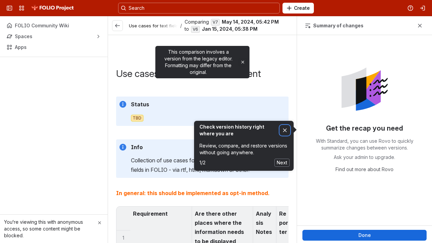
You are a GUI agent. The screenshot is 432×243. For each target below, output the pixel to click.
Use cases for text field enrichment (166, 25)
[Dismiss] (285, 130)
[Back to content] (117, 25)
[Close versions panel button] (420, 26)
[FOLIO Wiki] (52, 8)
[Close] (100, 223)
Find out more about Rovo (364, 169)
